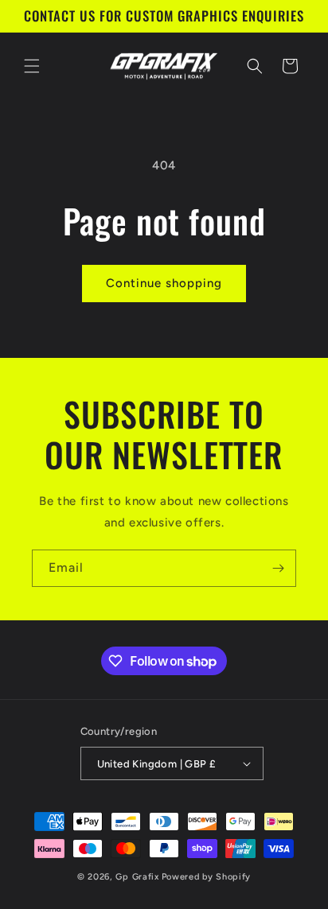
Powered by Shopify (207, 877)
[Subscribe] (277, 568)
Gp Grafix (136, 877)
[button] (31, 66)
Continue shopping (164, 283)
